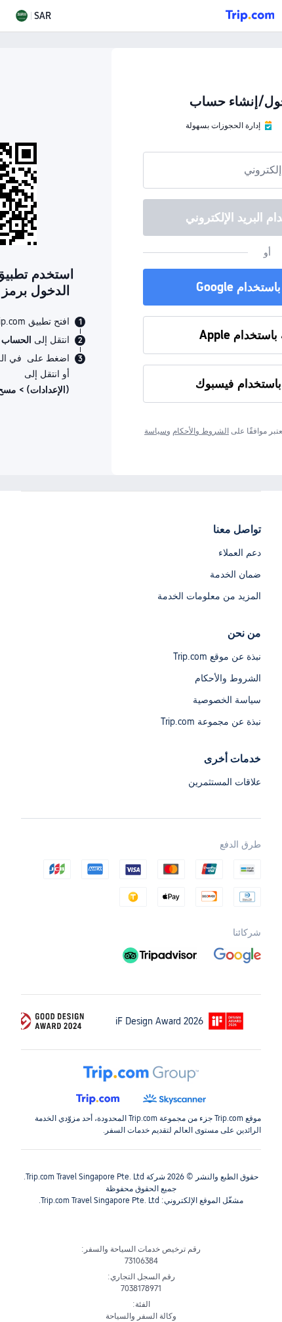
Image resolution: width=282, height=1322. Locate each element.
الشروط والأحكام (228, 678)
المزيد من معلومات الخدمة (209, 596)
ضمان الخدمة (235, 574)
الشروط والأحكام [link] (200, 431)
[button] (33, 16)
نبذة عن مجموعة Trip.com (211, 721)
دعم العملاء (239, 552)
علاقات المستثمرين (224, 782)
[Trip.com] (250, 16)
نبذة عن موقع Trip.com (217, 656)
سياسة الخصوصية (227, 700)
